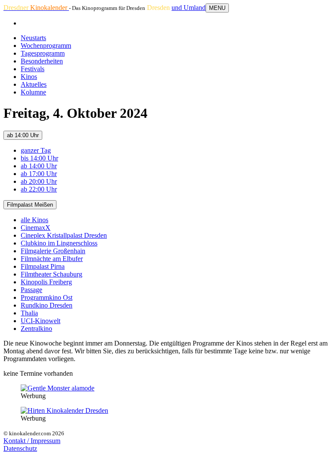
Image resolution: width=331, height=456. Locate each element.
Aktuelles (34, 84)
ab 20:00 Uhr (39, 181)
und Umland (189, 7)
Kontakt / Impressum (31, 440)
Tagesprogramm (43, 53)
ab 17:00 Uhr (39, 173)
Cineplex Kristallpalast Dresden (64, 235)
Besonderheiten (42, 61)
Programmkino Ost (46, 297)
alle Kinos (34, 219)
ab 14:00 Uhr (23, 135)
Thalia (29, 313)
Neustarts (33, 37)
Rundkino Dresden (46, 305)
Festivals (32, 68)
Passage (31, 289)
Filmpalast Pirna (43, 266)
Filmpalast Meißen (30, 204)
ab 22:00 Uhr (39, 189)
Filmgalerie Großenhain (53, 251)
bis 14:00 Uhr (39, 158)
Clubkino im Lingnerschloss (59, 243)
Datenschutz (20, 448)
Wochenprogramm (46, 45)
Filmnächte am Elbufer (52, 258)
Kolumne (33, 92)
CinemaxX (35, 227)
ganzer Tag (36, 150)
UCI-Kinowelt (40, 320)
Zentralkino (36, 328)
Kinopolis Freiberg (46, 282)
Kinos (29, 76)
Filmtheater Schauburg (51, 274)
